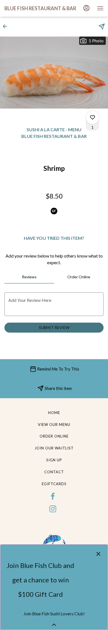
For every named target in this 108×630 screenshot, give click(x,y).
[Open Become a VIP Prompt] (54, 624)
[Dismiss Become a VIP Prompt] (98, 553)
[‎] (54, 495)
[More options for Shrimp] (92, 117)
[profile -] (86, 8)
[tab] (29, 277)
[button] (6, 26)
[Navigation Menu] (100, 8)
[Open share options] (101, 26)
